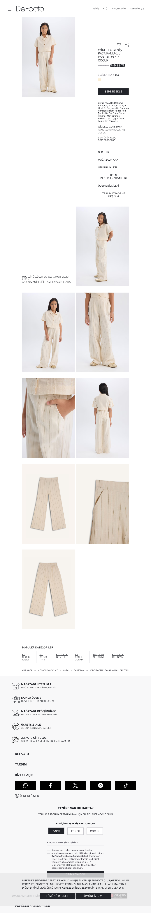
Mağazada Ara (108, 159)
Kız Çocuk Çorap (79, 657)
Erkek (75, 831)
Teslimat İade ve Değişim (113, 195)
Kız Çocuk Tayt (43, 657)
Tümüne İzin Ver (93, 895)
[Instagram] (100, 785)
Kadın (56, 830)
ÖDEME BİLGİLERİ (108, 185)
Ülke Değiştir (29, 795)
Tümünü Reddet (57, 895)
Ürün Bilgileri (107, 167)
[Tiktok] (125, 785)
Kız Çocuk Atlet (26, 657)
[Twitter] (75, 785)
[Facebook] (50, 785)
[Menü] (9, 8)
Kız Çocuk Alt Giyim (98, 655)
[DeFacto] (30, 8)
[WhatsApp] (25, 785)
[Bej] (99, 79)
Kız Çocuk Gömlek (62, 655)
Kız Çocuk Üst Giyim (118, 655)
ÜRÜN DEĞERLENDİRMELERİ (113, 177)
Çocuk (94, 831)
